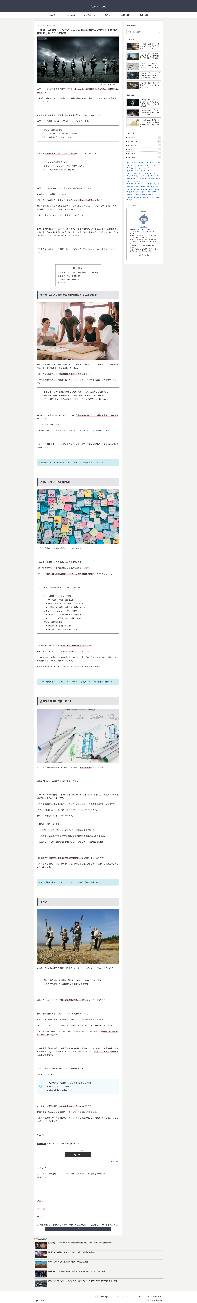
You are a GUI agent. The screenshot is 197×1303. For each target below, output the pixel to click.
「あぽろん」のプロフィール (124, 1297)
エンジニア (42, 1144)
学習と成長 (144, 153)
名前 (40, 1201)
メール (41, 1209)
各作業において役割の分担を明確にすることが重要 (79, 272)
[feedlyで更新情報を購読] (145, 255)
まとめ (62, 283)
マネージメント (77, 1144)
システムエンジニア (63, 1144)
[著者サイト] (139, 255)
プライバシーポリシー (143, 1297)
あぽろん (143, 227)
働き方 (144, 149)
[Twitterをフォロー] (142, 255)
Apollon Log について (106, 1297)
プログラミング (144, 142)
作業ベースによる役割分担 (70, 276)
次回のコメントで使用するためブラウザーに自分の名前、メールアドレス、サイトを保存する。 (79, 1225)
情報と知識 (144, 157)
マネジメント (144, 145)
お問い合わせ (156, 1297)
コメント (42, 1177)
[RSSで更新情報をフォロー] (148, 255)
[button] (159, 32)
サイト (40, 1217)
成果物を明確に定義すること (70, 279)
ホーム (94, 1297)
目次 (75, 268)
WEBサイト (52, 1144)
